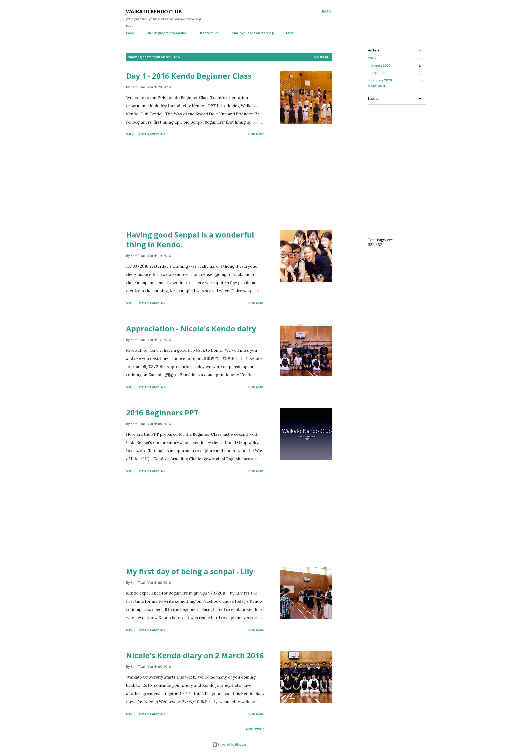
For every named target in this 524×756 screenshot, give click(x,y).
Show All (322, 57)
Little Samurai (209, 33)
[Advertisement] (195, 184)
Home (130, 33)
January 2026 (381, 80)
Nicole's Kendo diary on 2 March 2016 (195, 655)
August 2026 (381, 65)
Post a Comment (152, 134)
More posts (255, 729)
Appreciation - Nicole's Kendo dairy (191, 329)
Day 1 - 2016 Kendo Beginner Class (188, 76)
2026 (372, 58)
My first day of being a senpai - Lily (189, 571)
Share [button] (130, 134)
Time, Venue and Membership (252, 33)
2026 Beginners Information (167, 33)
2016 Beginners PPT (162, 413)
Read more (256, 134)
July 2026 (378, 73)
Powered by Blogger (231, 744)
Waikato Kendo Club (154, 11)
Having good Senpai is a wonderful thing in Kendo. (190, 240)
